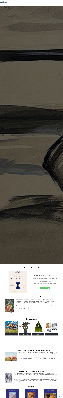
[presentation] (3, 135)
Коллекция (33, 2)
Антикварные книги (51, 334)
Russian (60, 396)
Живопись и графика (11, 334)
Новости (42, 2)
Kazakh (57, 396)
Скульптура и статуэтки (25, 334)
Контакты (59, 2)
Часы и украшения (38, 334)
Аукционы (38, 2)
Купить (55, 2)
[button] (45, 288)
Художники (47, 2)
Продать (51, 2)
